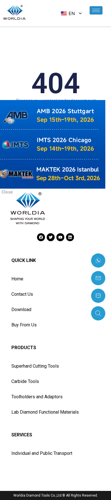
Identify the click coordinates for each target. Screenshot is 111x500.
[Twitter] (51, 237)
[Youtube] (60, 237)
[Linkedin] (70, 237)
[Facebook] (41, 237)
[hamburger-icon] (96, 10)
